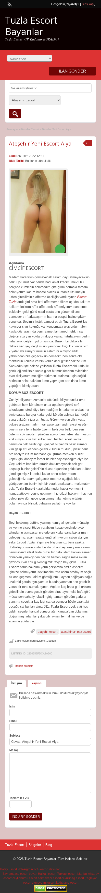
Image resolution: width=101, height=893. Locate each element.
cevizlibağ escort (73, 878)
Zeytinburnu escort (24, 878)
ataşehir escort (47, 631)
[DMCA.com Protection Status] (50, 891)
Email (13, 721)
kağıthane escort (67, 882)
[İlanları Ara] (15, 113)
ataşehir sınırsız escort (76, 631)
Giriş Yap (88, 4)
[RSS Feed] (9, 4)
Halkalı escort (47, 873)
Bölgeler (34, 845)
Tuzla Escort (14, 845)
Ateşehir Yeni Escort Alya (40, 143)
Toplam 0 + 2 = (19, 798)
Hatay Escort (8, 869)
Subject (14, 735)
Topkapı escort (66, 873)
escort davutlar (50, 869)
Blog (48, 845)
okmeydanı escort (43, 882)
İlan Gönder (72, 71)
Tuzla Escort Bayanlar (31, 26)
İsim (12, 706)
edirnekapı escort (49, 878)
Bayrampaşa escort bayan (19, 873)
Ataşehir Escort (29, 129)
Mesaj (13, 750)
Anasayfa (12, 129)
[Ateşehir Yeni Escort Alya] (38, 211)
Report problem (24, 665)
